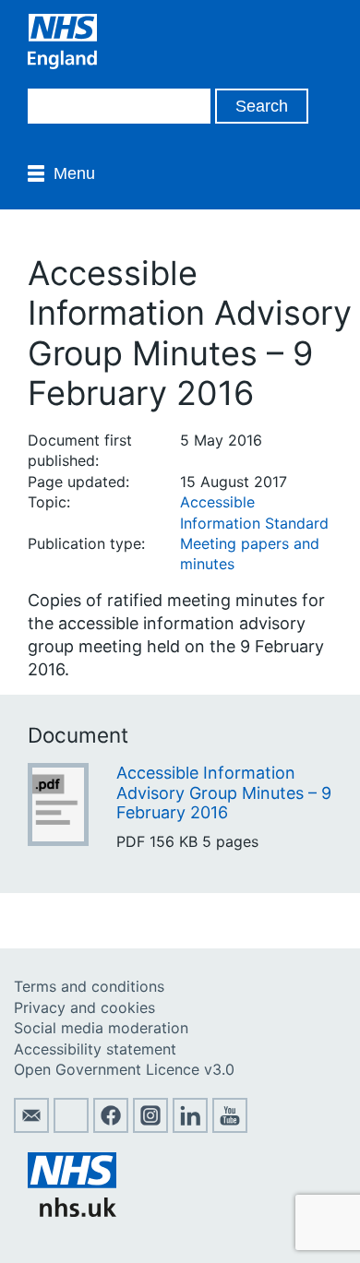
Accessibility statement (95, 1049)
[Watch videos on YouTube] (229, 1127)
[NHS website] (72, 1211)
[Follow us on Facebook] (110, 1127)
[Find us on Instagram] (150, 1127)
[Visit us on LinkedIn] (190, 1127)
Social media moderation (101, 1028)
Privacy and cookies (84, 1007)
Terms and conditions (89, 986)
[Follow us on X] (71, 1127)
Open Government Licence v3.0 (124, 1069)
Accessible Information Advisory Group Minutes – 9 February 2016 (223, 792)
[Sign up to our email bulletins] (31, 1127)
